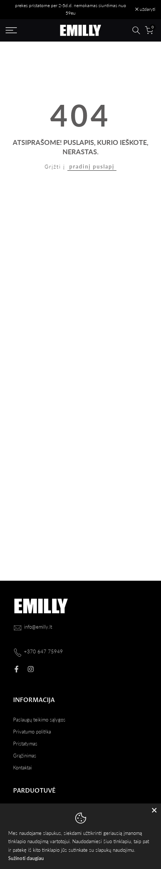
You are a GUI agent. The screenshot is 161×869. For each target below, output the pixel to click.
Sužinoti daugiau (26, 858)
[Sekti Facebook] (16, 669)
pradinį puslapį (92, 166)
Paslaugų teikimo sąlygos (39, 720)
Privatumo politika (32, 732)
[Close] (154, 810)
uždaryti (147, 9)
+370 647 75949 (43, 651)
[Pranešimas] (70, 9)
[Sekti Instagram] (30, 669)
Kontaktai (22, 768)
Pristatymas (25, 744)
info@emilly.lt (38, 627)
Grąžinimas (24, 756)
